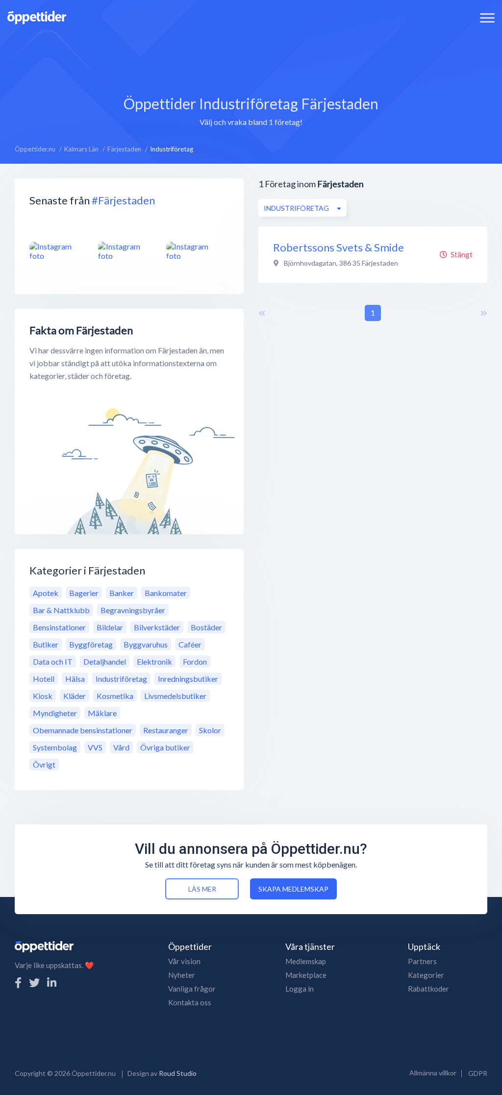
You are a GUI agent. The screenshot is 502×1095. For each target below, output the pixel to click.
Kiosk (42, 695)
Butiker (45, 644)
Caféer (189, 644)
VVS (95, 747)
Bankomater (166, 592)
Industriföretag (121, 678)
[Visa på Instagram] (57, 251)
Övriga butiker (165, 747)
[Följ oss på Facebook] (18, 982)
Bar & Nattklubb (61, 610)
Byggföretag (91, 644)
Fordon (195, 661)
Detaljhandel (104, 661)
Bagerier (84, 592)
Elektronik (154, 661)
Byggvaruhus (146, 644)
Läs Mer (202, 889)
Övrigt (44, 764)
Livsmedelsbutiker (175, 695)
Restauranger (165, 730)
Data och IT (53, 661)
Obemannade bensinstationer (82, 730)
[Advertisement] (251, 56)
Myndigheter (55, 713)
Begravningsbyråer (132, 610)
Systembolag (55, 747)
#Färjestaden (123, 200)
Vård (121, 747)
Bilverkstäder (157, 627)
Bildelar (110, 627)
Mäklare (102, 713)
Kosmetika (115, 695)
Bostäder (206, 627)
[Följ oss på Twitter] (34, 982)
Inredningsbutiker (188, 678)
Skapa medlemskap (293, 889)
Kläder (74, 695)
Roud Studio (178, 1073)
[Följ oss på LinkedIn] (51, 982)
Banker (121, 592)
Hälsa (75, 678)
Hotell (43, 678)
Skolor (210, 730)
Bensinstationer (59, 627)
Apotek (45, 592)
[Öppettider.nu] (36, 16)
